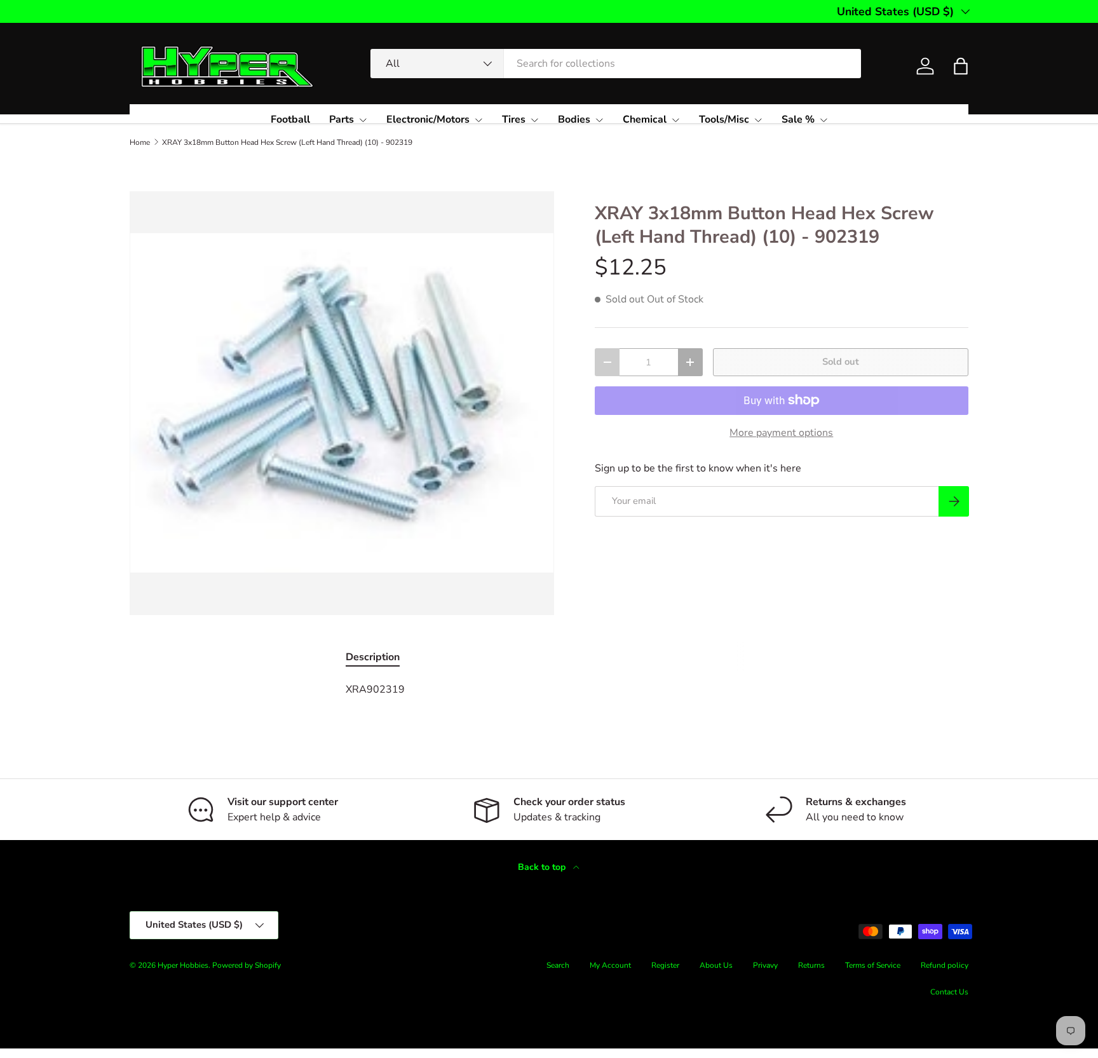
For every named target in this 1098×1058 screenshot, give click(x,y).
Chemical (645, 119)
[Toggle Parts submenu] (362, 120)
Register (665, 965)
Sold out (840, 361)
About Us (716, 965)
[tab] (373, 657)
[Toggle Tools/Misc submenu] (758, 120)
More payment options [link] (781, 433)
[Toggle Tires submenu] (534, 120)
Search (557, 965)
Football (290, 119)
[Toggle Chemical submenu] (675, 120)
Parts (341, 119)
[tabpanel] (549, 689)
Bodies (574, 119)
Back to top (543, 867)
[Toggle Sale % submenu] (823, 120)
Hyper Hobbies (183, 965)
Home (140, 142)
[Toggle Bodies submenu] (599, 120)
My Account (610, 965)
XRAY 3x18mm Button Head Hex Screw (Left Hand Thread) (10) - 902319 (287, 142)
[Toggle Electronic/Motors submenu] (478, 120)
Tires (513, 119)
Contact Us (949, 992)
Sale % (798, 119)
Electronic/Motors (428, 119)
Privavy (765, 965)
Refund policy (944, 965)
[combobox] (615, 63)
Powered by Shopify (246, 965)
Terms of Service (872, 965)
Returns (811, 965)
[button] (961, 66)
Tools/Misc (724, 119)
